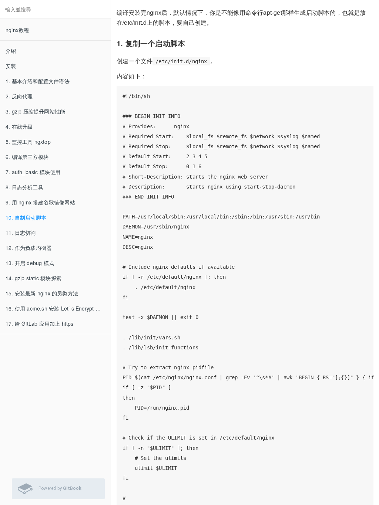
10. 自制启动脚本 (26, 217)
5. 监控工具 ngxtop (28, 141)
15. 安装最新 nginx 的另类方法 (42, 293)
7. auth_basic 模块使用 (33, 172)
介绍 (11, 50)
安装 (11, 66)
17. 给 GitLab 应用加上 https (40, 323)
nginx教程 (17, 30)
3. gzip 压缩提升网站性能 (35, 111)
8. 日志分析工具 (24, 187)
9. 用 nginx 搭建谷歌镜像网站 (40, 202)
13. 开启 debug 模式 (30, 263)
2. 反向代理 (19, 96)
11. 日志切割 (21, 232)
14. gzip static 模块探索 (33, 278)
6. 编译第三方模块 (27, 156)
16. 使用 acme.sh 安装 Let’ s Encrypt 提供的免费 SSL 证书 (58, 308)
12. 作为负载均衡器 (28, 247)
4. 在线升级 (19, 126)
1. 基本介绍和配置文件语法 (38, 81)
